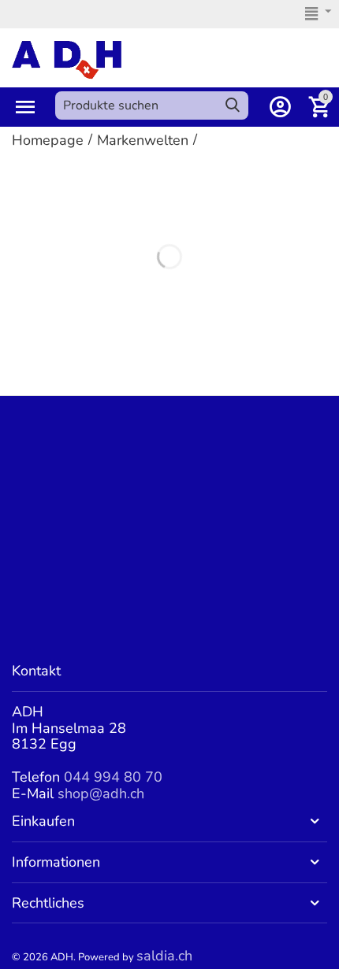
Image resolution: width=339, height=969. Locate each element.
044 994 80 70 (113, 776)
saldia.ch (164, 955)
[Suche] (232, 105)
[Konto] (279, 107)
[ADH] (66, 58)
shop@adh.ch (101, 793)
